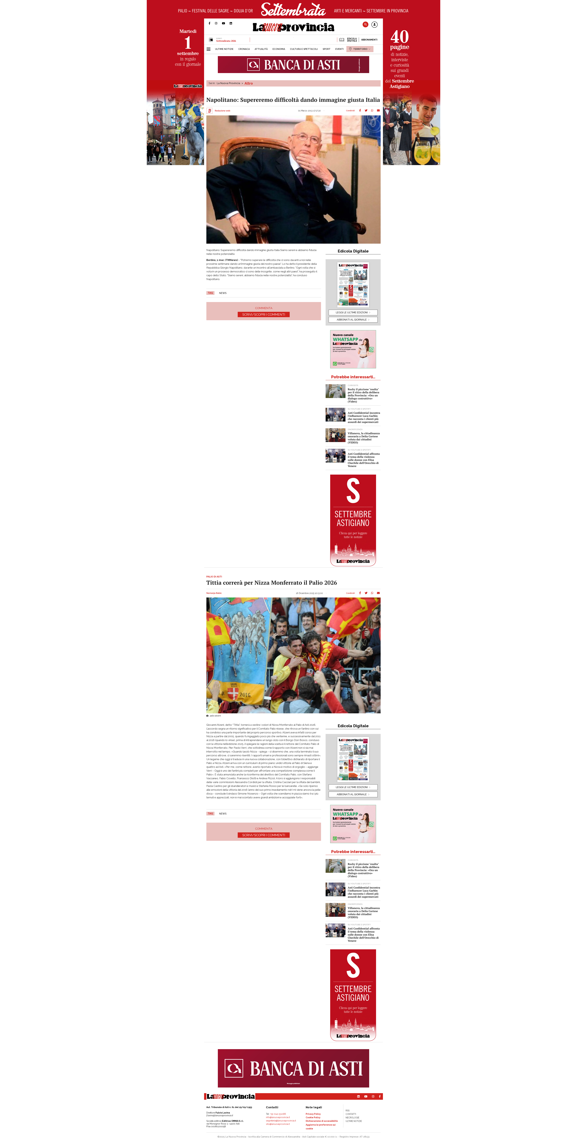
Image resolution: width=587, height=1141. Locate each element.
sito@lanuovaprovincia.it (278, 1124)
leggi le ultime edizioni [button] (352, 312)
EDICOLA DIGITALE (351, 39)
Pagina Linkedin (233, 23)
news (223, 293)
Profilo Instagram (218, 23)
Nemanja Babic (214, 593)
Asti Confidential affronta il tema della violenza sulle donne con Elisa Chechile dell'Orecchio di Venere (364, 460)
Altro (249, 83)
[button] (374, 25)
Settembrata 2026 (226, 40)
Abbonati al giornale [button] (352, 319)
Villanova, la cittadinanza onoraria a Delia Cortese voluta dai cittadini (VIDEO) (364, 437)
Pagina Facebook (212, 23)
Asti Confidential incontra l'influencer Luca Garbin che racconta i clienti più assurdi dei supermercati (364, 417)
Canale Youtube (226, 23)
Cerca (365, 24)
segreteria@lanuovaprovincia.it (281, 1120)
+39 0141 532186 (278, 1114)
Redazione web (222, 111)
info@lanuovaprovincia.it (278, 1117)
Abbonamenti (369, 40)
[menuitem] (224, 49)
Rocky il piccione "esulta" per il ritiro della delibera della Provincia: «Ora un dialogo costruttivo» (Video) (363, 395)
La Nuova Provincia (228, 83)
